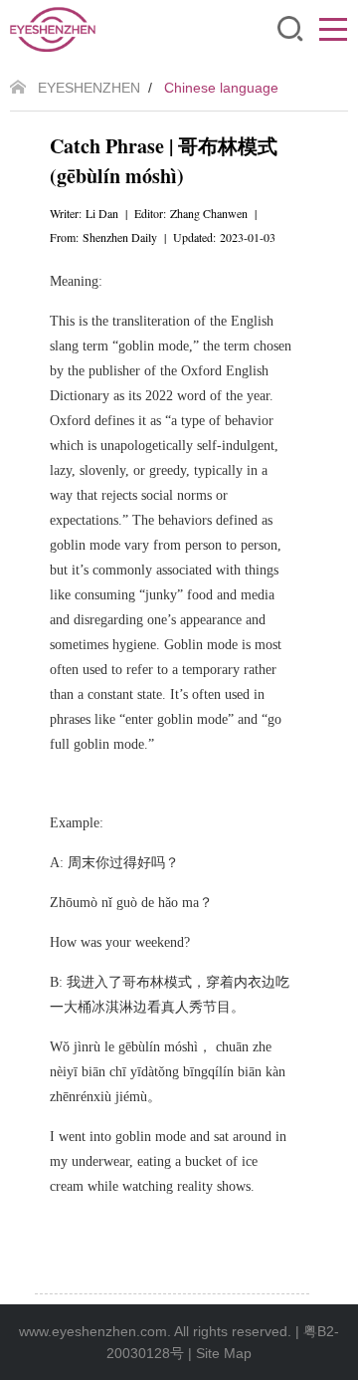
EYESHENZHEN (89, 88)
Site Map (224, 1353)
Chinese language (221, 88)
